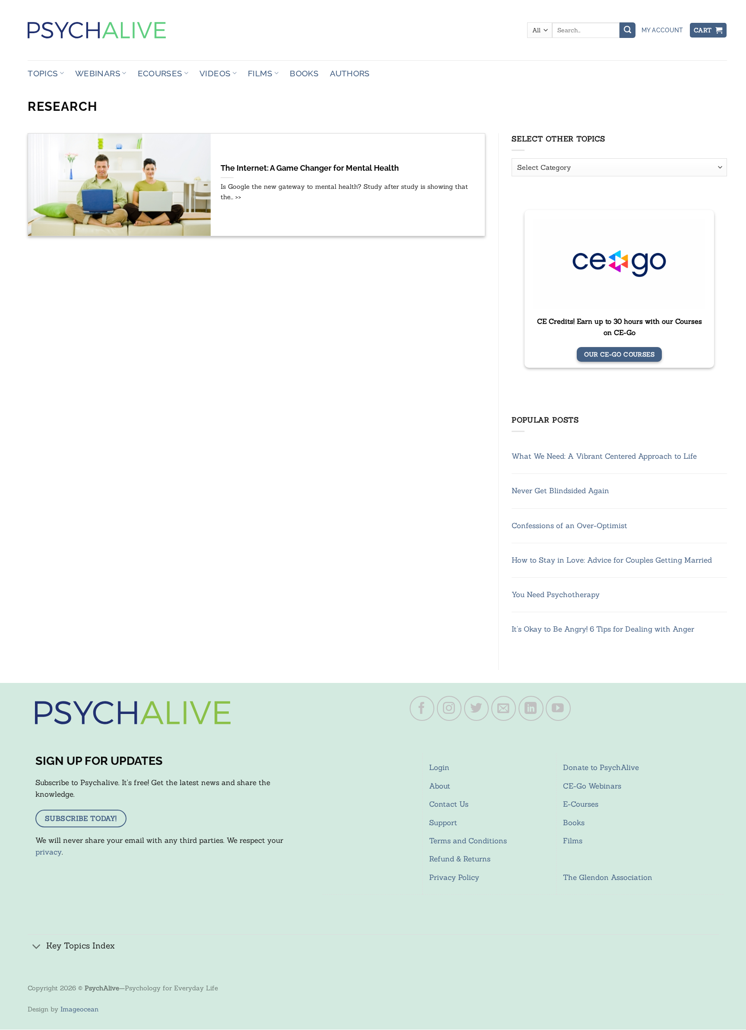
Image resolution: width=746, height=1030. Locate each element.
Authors (350, 73)
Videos (215, 73)
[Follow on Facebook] (422, 708)
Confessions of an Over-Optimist (569, 525)
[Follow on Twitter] (476, 708)
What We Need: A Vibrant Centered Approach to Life (604, 456)
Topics (43, 73)
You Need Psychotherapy (556, 594)
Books (304, 73)
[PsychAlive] (97, 30)
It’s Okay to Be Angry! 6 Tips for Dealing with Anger (603, 629)
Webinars (97, 73)
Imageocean (79, 1009)
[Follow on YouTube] (558, 708)
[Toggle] (37, 946)
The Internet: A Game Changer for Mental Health (310, 168)
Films (260, 73)
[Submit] (627, 30)
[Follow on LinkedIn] (531, 708)
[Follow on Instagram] (449, 708)
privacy (48, 852)
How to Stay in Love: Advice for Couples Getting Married (612, 560)
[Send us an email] (503, 708)
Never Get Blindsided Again (560, 490)
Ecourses (160, 73)
